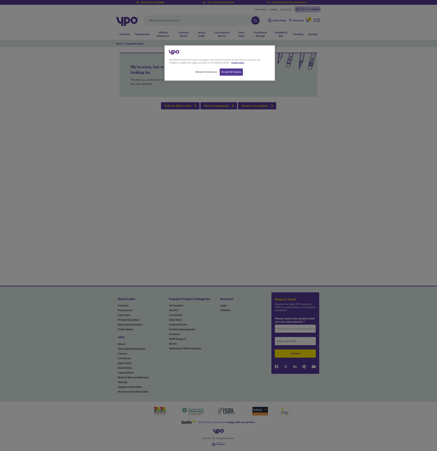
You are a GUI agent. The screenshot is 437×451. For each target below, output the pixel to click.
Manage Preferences (206, 72)
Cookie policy (237, 63)
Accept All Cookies (231, 72)
